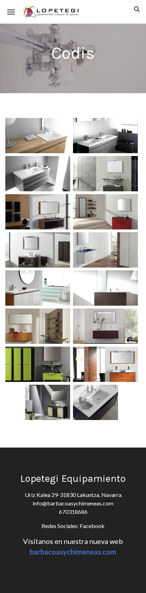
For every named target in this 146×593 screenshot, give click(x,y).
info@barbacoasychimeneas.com (73, 503)
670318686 (73, 511)
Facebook (92, 525)
